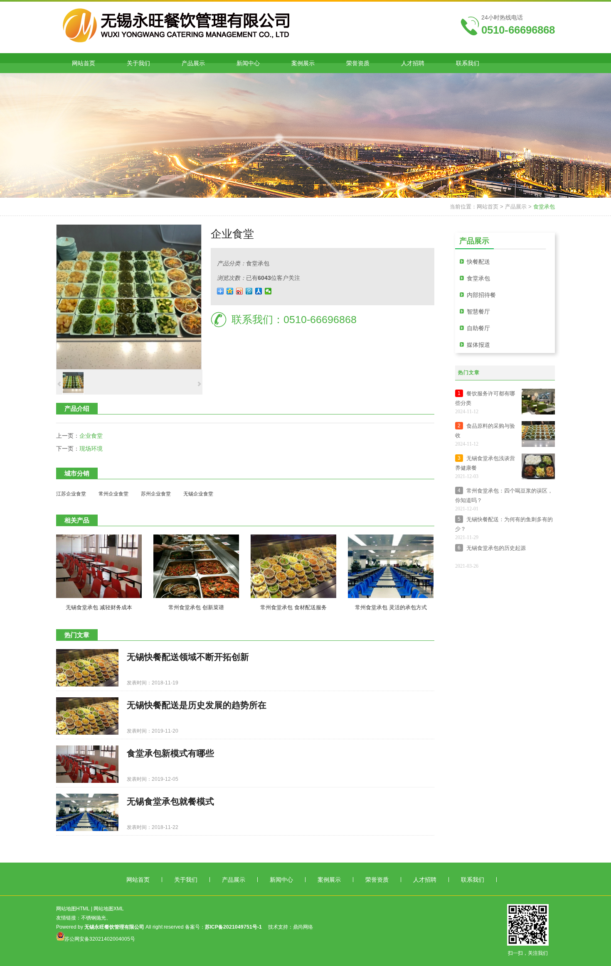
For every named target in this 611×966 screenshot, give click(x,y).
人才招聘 (424, 879)
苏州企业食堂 (156, 494)
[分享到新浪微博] (239, 291)
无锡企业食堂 (198, 494)
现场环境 (91, 448)
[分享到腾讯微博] (249, 291)
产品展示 (516, 206)
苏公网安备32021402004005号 (99, 939)
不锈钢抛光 (93, 918)
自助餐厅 (478, 328)
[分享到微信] (268, 291)
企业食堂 (91, 435)
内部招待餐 (481, 295)
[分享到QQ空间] (230, 291)
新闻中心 (281, 879)
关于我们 (185, 879)
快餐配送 (478, 261)
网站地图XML (109, 909)
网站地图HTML (73, 909)
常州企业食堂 (113, 494)
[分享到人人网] (258, 291)
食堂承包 (544, 206)
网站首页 (487, 206)
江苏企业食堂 (71, 494)
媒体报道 (478, 344)
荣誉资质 (377, 879)
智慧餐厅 (478, 311)
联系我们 (472, 879)
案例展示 (329, 879)
